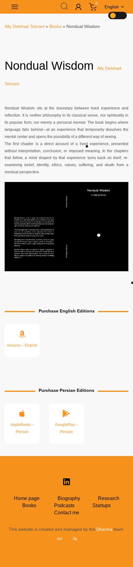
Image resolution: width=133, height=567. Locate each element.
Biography (69, 498)
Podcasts (64, 505)
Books (55, 26)
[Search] (64, 6)
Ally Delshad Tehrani (25, 26)
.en (59, 538)
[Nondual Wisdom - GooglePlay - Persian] (66, 423)
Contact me (66, 512)
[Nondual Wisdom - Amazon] (22, 340)
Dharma (104, 529)
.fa (74, 538)
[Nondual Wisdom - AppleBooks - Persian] (22, 423)
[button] (13, 7)
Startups (101, 505)
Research (108, 498)
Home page (27, 498)
